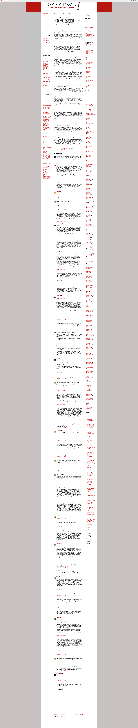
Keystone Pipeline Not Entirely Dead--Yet (90, 517)
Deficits (87, 167)
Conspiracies (88, 156)
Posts (88, 13)
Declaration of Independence (88, 166)
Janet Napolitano (88, 234)
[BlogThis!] (69, 148)
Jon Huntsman (88, 243)
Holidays (87, 219)
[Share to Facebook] (71, 148)
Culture (87, 161)
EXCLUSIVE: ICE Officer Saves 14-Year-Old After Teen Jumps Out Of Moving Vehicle (46, 23)
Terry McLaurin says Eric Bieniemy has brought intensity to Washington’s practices (46, 121)
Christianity (88, 143)
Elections (87, 185)
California (58, 149)
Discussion (88, 174)
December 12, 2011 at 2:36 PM (61, 498)
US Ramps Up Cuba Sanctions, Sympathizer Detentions (46, 52)
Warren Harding (88, 408)
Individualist (58, 330)
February (89, 538)
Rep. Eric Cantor (89, 314)
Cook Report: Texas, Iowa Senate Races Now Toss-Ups (46, 46)
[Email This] (68, 148)
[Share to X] (70, 148)
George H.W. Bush (89, 206)
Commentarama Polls (89, 150)
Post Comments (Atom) (61, 716)
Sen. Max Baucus (89, 366)
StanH (57, 155)
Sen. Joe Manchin (89, 358)
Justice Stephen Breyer (89, 264)
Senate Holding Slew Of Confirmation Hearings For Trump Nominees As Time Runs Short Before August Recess (47, 15)
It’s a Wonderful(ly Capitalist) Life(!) (90, 450)
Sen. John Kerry (88, 359)
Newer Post (56, 714)
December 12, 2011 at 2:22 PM (61, 440)
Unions (87, 400)
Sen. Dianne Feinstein (89, 349)
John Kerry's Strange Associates (90, 443)
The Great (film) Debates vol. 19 (90, 446)
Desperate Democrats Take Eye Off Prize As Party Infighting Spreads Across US (46, 19)
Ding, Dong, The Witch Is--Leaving (91, 520)
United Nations (88, 402)
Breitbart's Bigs (88, 63)
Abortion (87, 106)
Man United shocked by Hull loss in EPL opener (46, 108)
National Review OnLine (90, 80)
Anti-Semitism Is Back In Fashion (90, 489)
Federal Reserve (88, 192)
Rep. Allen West (88, 307)
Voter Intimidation (89, 407)
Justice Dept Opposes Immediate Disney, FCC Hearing (46, 42)
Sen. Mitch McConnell (89, 367)
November (89, 524)
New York (87, 284)
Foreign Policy (88, 198)
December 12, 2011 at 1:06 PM (61, 328)
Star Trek (87, 376)
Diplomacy (88, 171)
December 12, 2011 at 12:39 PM (61, 277)
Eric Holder (88, 188)
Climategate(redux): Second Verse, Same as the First (90, 498)
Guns (87, 212)
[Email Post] (66, 148)
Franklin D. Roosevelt (89, 201)
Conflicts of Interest (89, 152)
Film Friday (88, 194)
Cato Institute (88, 64)
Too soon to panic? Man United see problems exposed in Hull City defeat (46, 99)
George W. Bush (88, 207)
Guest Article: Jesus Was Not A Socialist (91, 522)
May (88, 533)
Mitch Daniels (88, 277)
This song (57, 676)
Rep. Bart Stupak (89, 309)
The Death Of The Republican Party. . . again (90, 35)
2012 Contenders (89, 104)
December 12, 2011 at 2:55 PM (61, 595)
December (89, 416)
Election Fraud (88, 184)
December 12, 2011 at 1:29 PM (61, 343)
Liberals (87, 268)
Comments (88, 15)
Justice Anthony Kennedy (90, 247)
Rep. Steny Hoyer (89, 326)
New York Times (89, 287)
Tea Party (87, 384)
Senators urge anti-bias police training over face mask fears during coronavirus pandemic (46, 82)
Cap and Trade (88, 137)
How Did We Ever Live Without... (91, 448)
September (89, 527)
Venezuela (87, 404)
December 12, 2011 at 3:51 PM (61, 654)
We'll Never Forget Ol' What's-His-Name (90, 425)
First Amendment (89, 197)
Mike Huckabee (88, 276)
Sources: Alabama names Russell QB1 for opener (46, 96)
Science (87, 338)
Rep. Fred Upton (89, 315)
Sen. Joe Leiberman (89, 357)
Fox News (87, 72)
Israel (87, 233)
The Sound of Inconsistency (89, 494)
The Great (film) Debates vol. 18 (90, 477)
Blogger (71, 725)
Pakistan (87, 292)
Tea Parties (88, 382)
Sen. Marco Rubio (89, 364)
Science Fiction (88, 339)
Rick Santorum (88, 331)
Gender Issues (88, 205)
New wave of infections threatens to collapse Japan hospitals (46, 91)
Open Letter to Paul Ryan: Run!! (90, 505)
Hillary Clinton (88, 216)
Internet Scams (88, 228)
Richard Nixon (88, 329)
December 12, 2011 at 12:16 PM (61, 221)
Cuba (87, 160)
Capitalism (88, 138)
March (89, 536)
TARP (87, 380)
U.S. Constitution (89, 395)
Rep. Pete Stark (88, 324)
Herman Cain (88, 215)
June (88, 532)
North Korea (88, 290)
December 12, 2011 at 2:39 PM (61, 518)
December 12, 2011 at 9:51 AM (61, 161)
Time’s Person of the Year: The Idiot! (90, 458)
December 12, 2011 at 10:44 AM (61, 209)
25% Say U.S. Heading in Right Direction (46, 57)
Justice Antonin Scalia (89, 249)
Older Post (81, 714)
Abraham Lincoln (89, 108)
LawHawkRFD (62, 149)
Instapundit (88, 76)
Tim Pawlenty (88, 390)
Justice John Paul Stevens (90, 255)
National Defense (89, 281)
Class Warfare (88, 146)
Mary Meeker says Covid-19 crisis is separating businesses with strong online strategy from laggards (46, 87)
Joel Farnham (58, 223)
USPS (87, 403)
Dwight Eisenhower (89, 176)
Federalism (88, 193)
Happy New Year (90, 418)
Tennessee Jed (58, 163)
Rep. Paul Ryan (88, 322)
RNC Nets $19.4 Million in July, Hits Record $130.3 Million (46, 49)
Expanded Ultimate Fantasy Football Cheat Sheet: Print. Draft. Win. (46, 103)
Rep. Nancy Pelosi (89, 321)
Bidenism (87, 118)
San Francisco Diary (89, 335)
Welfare (87, 409)
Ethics (87, 189)
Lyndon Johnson (88, 271)
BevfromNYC (88, 117)
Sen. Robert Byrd (89, 371)
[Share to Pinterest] (72, 148)
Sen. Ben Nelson (88, 344)
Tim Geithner (88, 389)
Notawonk (58, 191)
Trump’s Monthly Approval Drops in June (46, 59)
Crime (87, 159)
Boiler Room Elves (89, 123)
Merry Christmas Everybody (89, 422)
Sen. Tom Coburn (89, 375)
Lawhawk (87, 33)
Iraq (87, 230)
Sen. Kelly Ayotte (89, 362)
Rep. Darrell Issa (89, 311)
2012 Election (88, 105)
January (89, 539)
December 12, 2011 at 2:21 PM (61, 427)
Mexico (87, 273)
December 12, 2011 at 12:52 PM (61, 298)
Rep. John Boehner (89, 316)
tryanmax (58, 381)
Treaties (87, 393)
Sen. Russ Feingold (89, 372)
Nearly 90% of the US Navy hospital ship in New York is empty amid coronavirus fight (47, 78)
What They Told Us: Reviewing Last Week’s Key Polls (46, 64)
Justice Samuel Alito (89, 261)
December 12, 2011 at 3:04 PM (61, 607)
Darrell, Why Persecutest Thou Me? (91, 475)
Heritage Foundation (89, 73)
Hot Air (87, 75)
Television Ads (88, 385)
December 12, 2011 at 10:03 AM (61, 188)
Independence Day (89, 225)
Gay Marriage (88, 203)
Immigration (88, 224)
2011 (87, 415)
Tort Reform (88, 391)
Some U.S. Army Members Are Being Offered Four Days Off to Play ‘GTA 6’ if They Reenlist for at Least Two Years (47, 146)
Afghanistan (88, 110)
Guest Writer (88, 211)
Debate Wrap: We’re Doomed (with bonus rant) (91, 470)
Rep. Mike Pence (89, 320)
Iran (87, 229)
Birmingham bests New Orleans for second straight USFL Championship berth (46, 125)
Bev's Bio (86, 25)
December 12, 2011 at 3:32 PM (61, 635)
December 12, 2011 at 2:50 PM (61, 567)
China (87, 141)
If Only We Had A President (90, 54)
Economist (88, 71)
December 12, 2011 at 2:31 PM (61, 470)
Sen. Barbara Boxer (89, 343)
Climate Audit (88, 66)
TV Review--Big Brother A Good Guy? (91, 503)
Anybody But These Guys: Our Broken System (90, 433)
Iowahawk (88, 77)
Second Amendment (89, 342)
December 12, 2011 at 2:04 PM (61, 390)
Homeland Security (89, 220)
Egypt (87, 183)
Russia (87, 334)
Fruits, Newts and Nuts (90, 467)
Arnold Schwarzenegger (90, 114)
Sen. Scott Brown (89, 373)
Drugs (87, 175)
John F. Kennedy (89, 242)
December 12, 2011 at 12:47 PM (61, 292)
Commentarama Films (89, 62)
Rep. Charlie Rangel (89, 310)
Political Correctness (89, 295)
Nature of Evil (88, 282)
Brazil (87, 127)
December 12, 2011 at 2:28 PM (61, 456)
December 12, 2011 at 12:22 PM (61, 235)
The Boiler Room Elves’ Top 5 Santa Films (91, 430)
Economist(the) (88, 179)
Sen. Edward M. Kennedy (90, 351)
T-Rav (57, 358)
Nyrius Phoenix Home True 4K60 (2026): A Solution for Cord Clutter (46, 173)
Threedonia (88, 85)
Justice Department (89, 253)
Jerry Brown (88, 237)
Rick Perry (88, 330)
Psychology (88, 299)
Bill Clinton (88, 119)
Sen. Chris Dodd (88, 348)
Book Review (88, 124)
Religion (87, 306)
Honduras (87, 221)
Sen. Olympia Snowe (89, 368)
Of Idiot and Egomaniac (91, 495)
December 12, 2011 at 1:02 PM (61, 319)
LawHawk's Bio (87, 24)
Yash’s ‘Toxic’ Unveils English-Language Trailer (46, 134)
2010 (87, 541)
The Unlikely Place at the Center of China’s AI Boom (46, 164)
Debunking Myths (89, 164)
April (88, 535)
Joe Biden (87, 239)
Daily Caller (88, 68)
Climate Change (88, 147)
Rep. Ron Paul (88, 325)
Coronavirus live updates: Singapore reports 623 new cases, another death (46, 74)
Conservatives (88, 155)
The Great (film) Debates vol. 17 (90, 510)
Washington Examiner (89, 86)
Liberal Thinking (89, 267)
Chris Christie (88, 142)
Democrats (88, 170)
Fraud (87, 202)
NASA (87, 280)
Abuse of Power (88, 109)
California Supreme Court (90, 132)
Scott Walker (88, 340)
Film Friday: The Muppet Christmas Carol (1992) (90, 483)
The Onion (88, 84)
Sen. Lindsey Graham (89, 363)
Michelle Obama (88, 275)
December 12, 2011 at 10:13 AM (61, 197)
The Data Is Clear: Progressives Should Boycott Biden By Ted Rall (46, 68)
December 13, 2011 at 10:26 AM (61, 680)
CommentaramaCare (89, 151)
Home (69, 714)
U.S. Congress (88, 394)
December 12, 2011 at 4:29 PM (61, 670)
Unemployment (88, 399)
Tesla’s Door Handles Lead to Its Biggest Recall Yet (46, 167)
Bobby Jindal (88, 122)
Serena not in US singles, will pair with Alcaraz (47, 106)
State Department (89, 377)
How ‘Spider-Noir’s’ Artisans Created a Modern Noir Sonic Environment (46, 151)
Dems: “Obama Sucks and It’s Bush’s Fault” (91, 463)
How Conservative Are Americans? (89, 47)
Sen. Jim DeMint (89, 355)
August (89, 529)
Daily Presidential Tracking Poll (45, 62)
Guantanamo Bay (89, 210)
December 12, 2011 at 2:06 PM (61, 404)
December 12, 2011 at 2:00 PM (61, 378)
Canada (87, 136)
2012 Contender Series (89, 49)
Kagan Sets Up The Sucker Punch (90, 465)
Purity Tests (88, 300)
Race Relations (88, 301)
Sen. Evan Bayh (88, 353)
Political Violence (89, 296)
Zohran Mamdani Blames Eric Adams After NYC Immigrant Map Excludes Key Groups (47, 27)
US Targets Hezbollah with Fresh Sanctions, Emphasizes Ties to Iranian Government (46, 39)
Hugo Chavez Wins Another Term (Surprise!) (90, 37)
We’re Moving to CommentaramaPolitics (89, 31)
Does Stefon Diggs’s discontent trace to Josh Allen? (46, 128)
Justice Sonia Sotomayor (90, 262)
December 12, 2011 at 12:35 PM (61, 269)
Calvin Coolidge (88, 134)
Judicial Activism (89, 246)
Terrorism (87, 386)
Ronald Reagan (88, 333)
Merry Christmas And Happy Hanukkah (90, 420)
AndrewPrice (58, 295)
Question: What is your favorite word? (90, 513)
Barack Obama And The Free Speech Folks (91, 453)
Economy (87, 180)
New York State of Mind (90, 285)
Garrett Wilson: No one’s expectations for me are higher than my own (47, 117)
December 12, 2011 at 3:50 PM (61, 648)
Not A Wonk (88, 82)
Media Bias (88, 272)
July (88, 530)
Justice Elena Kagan (89, 254)
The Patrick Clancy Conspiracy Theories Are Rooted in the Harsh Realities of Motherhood (46, 177)
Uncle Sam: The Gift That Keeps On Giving (90, 427)
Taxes (87, 381)
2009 (87, 543)
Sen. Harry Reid (88, 354)
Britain (87, 128)
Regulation (88, 305)
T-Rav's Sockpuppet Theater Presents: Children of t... (90, 455)
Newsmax (87, 81)
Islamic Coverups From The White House (90, 486)
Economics (88, 178)
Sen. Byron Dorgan (89, 347)
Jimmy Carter (88, 238)
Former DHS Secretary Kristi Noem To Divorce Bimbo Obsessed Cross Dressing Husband (46, 31)
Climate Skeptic (88, 67)
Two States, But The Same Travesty (90, 473)
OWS (87, 291)
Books (87, 126)
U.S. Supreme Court (67, 149)
